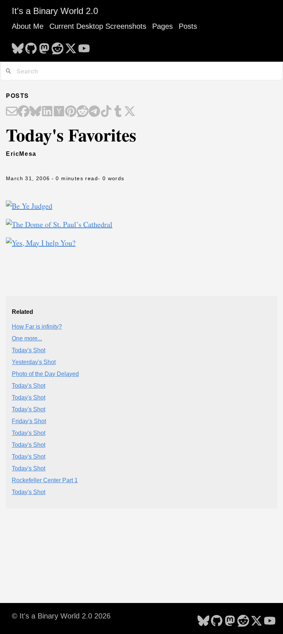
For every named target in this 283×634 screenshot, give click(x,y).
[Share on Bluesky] (35, 112)
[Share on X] (130, 112)
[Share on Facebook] (23, 112)
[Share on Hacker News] (59, 112)
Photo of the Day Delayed (45, 374)
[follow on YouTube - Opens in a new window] (84, 46)
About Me (27, 26)
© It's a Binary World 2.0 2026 (61, 616)
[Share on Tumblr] (118, 112)
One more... (27, 338)
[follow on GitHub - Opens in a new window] (31, 46)
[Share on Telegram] (94, 112)
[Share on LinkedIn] (47, 112)
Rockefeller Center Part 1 (45, 480)
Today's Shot (28, 350)
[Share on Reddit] (82, 112)
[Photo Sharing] (29, 206)
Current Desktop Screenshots (97, 26)
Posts (188, 26)
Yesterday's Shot (34, 362)
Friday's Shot (29, 421)
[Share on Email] (12, 112)
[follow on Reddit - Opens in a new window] (57, 46)
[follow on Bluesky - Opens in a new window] (18, 46)
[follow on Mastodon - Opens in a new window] (44, 46)
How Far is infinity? (37, 326)
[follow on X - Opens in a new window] (71, 46)
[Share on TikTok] (106, 112)
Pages (162, 26)
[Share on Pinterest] (71, 112)
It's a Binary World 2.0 (55, 11)
